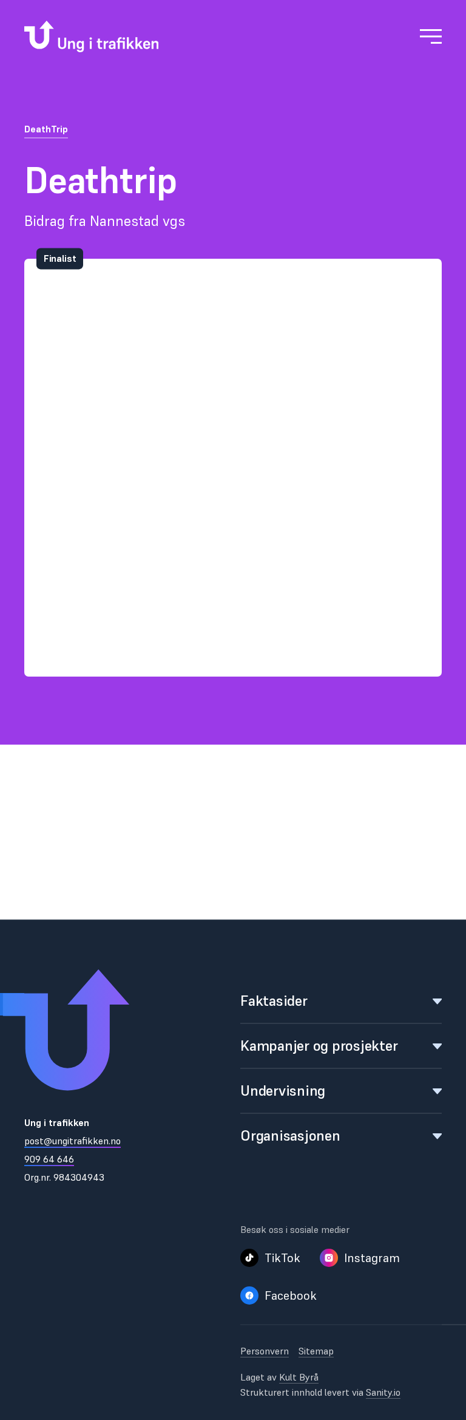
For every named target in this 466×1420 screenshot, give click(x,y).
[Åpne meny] (431, 36)
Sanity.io (383, 1392)
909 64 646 (49, 1159)
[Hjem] (91, 36)
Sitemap (316, 1351)
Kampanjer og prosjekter (318, 1045)
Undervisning (282, 1090)
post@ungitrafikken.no (72, 1141)
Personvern (264, 1351)
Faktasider (274, 1000)
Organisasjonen (290, 1135)
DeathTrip (46, 129)
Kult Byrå (299, 1377)
